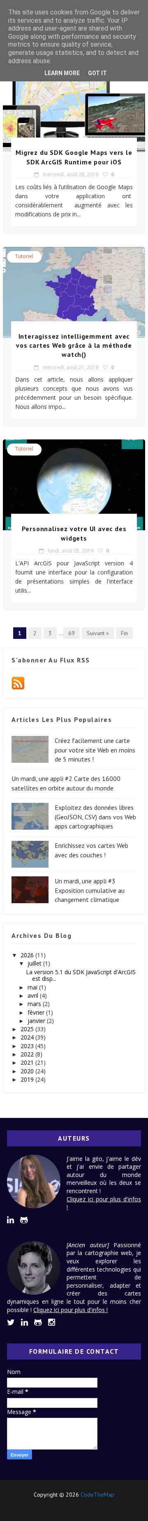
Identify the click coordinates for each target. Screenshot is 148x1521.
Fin (124, 633)
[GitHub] (73, 1506)
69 (71, 633)
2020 (28, 1071)
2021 (28, 1062)
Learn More (62, 73)
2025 (28, 1029)
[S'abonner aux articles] (18, 682)
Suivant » (98, 633)
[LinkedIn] (59, 1506)
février (37, 1012)
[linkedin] (10, 1220)
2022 (28, 1054)
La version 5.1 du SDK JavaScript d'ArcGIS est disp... (81, 975)
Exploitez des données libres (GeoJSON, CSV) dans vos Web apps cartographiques (95, 816)
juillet (35, 963)
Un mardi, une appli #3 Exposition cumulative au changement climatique (90, 890)
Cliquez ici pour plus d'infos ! (70, 1310)
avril (34, 995)
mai (33, 987)
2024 (28, 1037)
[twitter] (11, 1322)
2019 (28, 1079)
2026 (28, 955)
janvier (37, 1021)
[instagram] (51, 1322)
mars (35, 1004)
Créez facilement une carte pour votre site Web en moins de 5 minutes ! (95, 749)
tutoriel (24, 256)
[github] (24, 1220)
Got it (97, 73)
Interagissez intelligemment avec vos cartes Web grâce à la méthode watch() (74, 345)
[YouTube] (87, 1506)
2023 (28, 1046)
